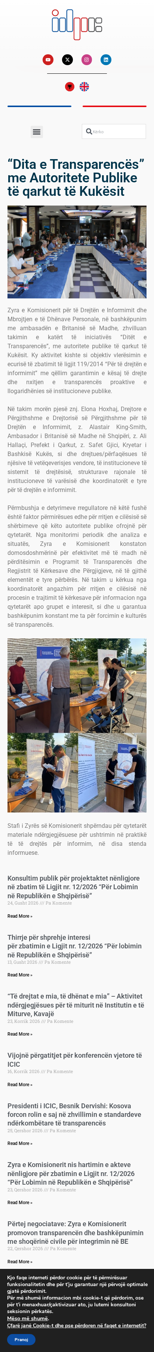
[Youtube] (48, 59)
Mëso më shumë (27, 1318)
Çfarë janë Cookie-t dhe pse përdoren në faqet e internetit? (76, 1325)
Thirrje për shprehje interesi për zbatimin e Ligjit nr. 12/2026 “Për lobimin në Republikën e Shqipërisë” (74, 946)
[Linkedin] (106, 59)
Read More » (20, 916)
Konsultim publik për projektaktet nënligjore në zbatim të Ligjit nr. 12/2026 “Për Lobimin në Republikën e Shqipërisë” (73, 887)
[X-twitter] (67, 59)
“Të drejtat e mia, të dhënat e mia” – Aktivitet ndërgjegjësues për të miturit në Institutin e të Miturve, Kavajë (75, 1005)
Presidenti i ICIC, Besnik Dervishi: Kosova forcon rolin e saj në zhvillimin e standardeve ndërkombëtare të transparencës (74, 1114)
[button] (37, 132)
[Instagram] (86, 59)
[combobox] (114, 131)
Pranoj (21, 1340)
